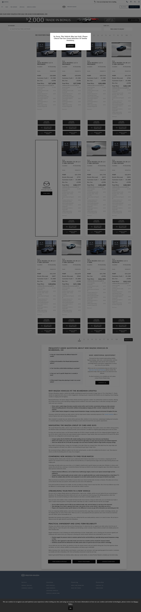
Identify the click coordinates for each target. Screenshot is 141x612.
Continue (70, 45)
